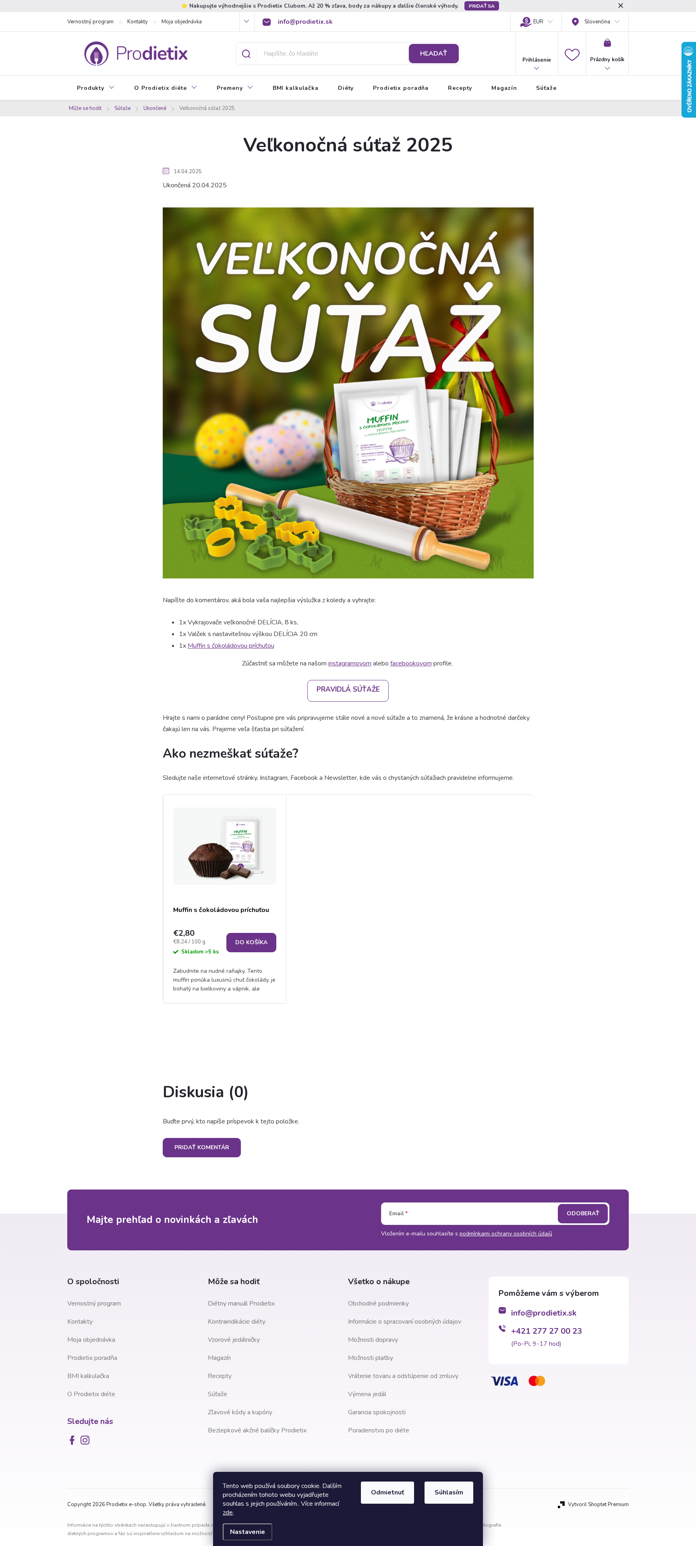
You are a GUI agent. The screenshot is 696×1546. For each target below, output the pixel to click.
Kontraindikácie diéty (236, 1321)
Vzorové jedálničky (234, 1339)
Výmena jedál (367, 1394)
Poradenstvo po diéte (378, 1430)
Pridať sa (482, 6)
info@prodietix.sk (543, 1313)
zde (228, 1512)
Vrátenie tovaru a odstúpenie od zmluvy (403, 1376)
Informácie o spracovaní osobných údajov (404, 1321)
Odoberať (583, 1213)
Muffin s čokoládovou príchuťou (231, 645)
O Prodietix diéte (91, 1394)
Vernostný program (90, 21)
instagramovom (349, 663)
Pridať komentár (201, 1147)
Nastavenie (247, 1531)
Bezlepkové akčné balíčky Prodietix (257, 1430)
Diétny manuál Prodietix (241, 1303)
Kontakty (137, 21)
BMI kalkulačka (88, 1376)
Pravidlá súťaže (348, 689)
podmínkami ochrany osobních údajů (506, 1233)
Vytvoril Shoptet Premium (598, 1504)
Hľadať (433, 53)
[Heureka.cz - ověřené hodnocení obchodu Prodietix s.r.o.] (529, 1435)
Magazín (219, 1357)
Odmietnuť (387, 1492)
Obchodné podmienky (378, 1303)
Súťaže (217, 1394)
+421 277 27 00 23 (546, 1331)
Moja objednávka (182, 21)
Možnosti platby (370, 1357)
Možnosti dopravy (373, 1339)
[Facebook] (73, 1440)
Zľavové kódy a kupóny (240, 1412)
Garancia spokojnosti (377, 1412)
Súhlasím (449, 1492)
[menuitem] (95, 88)
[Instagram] (86, 1440)
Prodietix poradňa (92, 1357)
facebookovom (411, 663)
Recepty (220, 1376)
